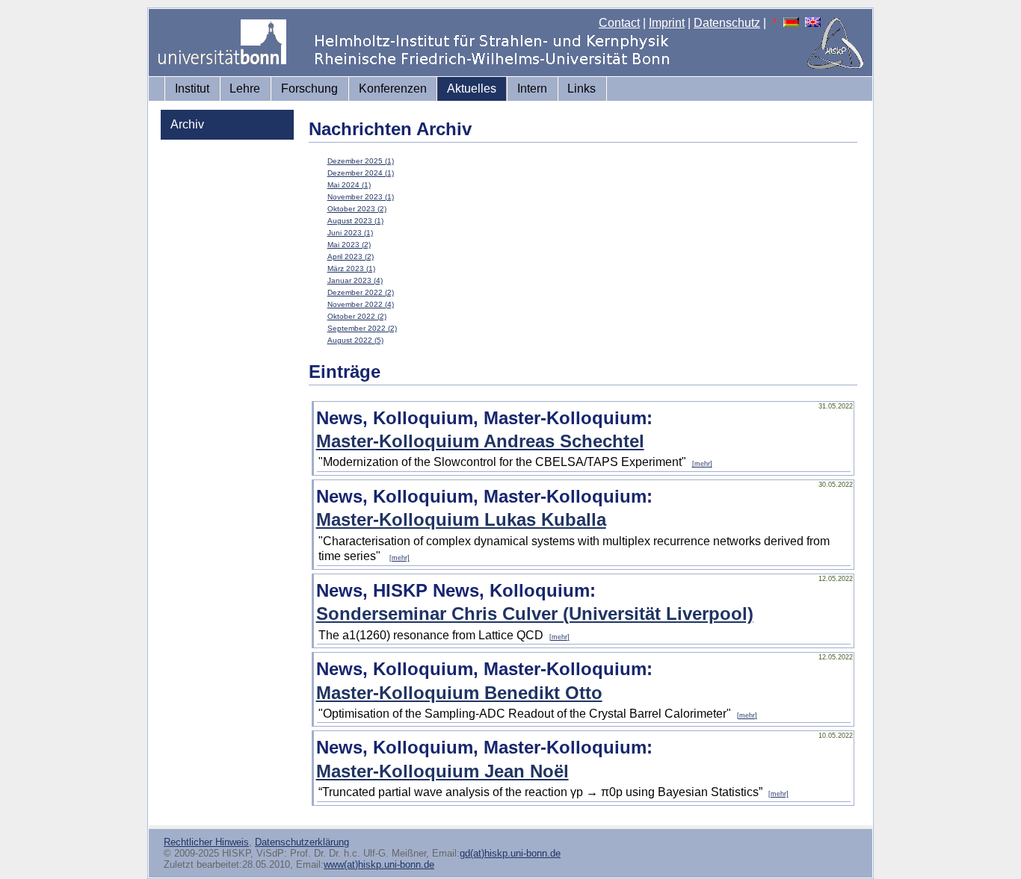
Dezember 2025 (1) (360, 161)
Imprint (667, 22)
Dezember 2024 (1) (360, 173)
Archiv (187, 124)
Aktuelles (471, 88)
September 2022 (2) (362, 328)
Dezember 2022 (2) (360, 292)
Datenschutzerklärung (302, 842)
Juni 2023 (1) (350, 233)
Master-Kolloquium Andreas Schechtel (480, 441)
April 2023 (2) (350, 256)
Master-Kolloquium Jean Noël (442, 771)
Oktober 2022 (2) (356, 316)
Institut (192, 88)
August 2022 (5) (355, 340)
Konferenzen (393, 88)
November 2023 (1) (360, 197)
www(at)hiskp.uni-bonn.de (379, 864)
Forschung (309, 88)
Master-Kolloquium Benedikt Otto (459, 693)
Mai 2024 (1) (349, 185)
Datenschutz (727, 22)
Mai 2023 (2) (349, 244)
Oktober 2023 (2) (356, 209)
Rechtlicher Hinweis (206, 842)
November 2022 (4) (360, 304)
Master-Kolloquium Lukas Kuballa (461, 519)
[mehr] (702, 464)
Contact (619, 22)
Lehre (244, 88)
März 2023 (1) (351, 268)
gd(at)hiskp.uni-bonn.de (510, 853)
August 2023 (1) (355, 221)
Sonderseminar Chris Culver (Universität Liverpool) (534, 613)
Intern (532, 88)
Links (581, 88)
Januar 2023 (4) (355, 280)
